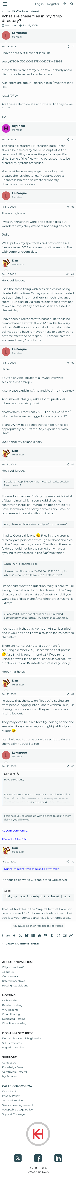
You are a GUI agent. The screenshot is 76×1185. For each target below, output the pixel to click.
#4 (72, 274)
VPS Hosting (10, 1009)
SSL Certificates (12, 1043)
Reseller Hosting (12, 1005)
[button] (5, 4)
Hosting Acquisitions (15, 985)
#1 (73, 46)
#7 (72, 694)
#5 (72, 362)
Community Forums (14, 1071)
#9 (72, 861)
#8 (72, 766)
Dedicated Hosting (13, 1018)
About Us (8, 971)
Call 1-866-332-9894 (17, 1086)
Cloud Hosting (11, 1014)
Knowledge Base (12, 1067)
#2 (72, 139)
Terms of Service (12, 1100)
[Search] (71, 4)
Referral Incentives (13, 981)
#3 (72, 206)
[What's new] (64, 4)
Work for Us (9, 1091)
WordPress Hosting (14, 1023)
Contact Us (9, 1062)
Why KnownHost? (13, 967)
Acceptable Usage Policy (17, 1109)
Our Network (10, 976)
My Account (9, 1076)
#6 (72, 464)
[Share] (68, 46)
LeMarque (11, 25)
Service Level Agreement (17, 1105)
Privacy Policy (11, 1095)
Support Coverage (13, 1114)
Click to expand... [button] (38, 802)
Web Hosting (10, 1000)
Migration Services (13, 1047)
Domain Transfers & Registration (22, 1038)
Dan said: (9, 773)
